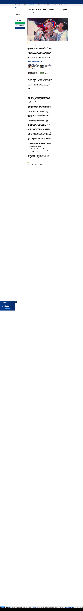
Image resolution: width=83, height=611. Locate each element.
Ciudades (54, 4)
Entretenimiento (32, 4)
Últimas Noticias (2, 607)
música (32, 164)
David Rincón (18, 14)
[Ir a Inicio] (3, 2)
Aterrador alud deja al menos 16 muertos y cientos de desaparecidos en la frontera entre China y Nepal (26, 607)
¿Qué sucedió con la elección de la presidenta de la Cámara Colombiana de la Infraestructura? (62, 607)
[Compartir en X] (17, 20)
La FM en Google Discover (20, 27)
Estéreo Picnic (36, 164)
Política (24, 4)
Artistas (28, 164)
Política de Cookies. (6, 306)
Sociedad (66, 4)
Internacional (47, 4)
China (11, 607)
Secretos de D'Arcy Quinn (46, 607)
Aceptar (7, 308)
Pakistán (79, 607)
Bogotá (41, 164)
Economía (39, 4)
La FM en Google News (21, 25)
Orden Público (17, 4)
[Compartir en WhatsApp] (20, 20)
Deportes (60, 4)
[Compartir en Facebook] (15, 20)
